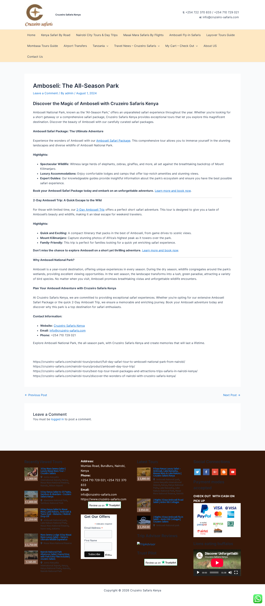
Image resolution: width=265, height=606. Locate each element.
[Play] (198, 572)
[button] (106, 45)
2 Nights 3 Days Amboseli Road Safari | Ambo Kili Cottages (168, 501)
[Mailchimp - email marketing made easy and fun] (108, 557)
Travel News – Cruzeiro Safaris (135, 46)
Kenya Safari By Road (55, 35)
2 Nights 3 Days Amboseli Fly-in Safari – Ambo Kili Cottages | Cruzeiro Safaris (168, 519)
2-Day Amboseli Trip (90, 209)
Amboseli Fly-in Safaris (185, 35)
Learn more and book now (173, 190)
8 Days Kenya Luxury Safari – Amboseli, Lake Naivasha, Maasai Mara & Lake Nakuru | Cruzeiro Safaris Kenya (167, 472)
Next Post (231, 395)
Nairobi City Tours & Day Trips (97, 35)
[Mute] (230, 572)
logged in (57, 419)
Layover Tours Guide (220, 35)
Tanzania (99, 46)
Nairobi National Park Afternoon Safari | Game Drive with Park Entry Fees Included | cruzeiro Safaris (55, 555)
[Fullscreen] (236, 572)
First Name (90, 540)
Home (31, 35)
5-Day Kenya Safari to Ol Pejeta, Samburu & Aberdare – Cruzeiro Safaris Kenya (56, 494)
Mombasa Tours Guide (42, 46)
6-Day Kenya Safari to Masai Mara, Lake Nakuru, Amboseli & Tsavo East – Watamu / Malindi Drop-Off (56, 513)
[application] (217, 562)
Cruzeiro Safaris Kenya (68, 14)
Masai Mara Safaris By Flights (143, 35)
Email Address (93, 528)
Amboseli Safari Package (113, 140)
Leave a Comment (45, 93)
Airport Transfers (75, 46)
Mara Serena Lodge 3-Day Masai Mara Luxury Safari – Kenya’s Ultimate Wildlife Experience (56, 537)
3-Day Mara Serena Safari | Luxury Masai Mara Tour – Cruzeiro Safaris (53, 471)
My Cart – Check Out (179, 46)
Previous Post (36, 395)
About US (210, 46)
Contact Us (35, 56)
